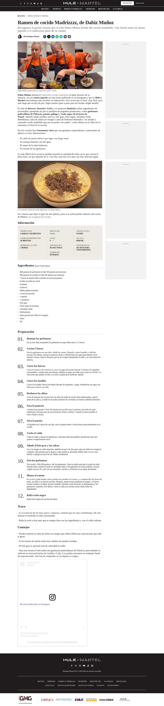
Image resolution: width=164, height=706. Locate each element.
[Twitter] (48, 36)
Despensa (57, 9)
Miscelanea (121, 681)
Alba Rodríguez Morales (31, 36)
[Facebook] (44, 36)
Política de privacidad (66, 685)
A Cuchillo (118, 9)
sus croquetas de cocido (39, 217)
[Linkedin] (53, 36)
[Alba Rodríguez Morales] (20, 37)
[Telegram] (61, 36)
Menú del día (104, 9)
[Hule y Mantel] (124, 699)
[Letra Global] (106, 700)
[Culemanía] (79, 699)
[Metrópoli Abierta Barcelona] (64, 700)
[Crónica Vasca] (91, 699)
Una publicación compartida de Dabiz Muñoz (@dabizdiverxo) (52, 642)
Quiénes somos (113, 685)
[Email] (65, 36)
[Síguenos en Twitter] (27, 3)
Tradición (90, 9)
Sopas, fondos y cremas (38, 16)
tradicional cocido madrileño (54, 95)
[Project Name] (82, 660)
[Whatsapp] (57, 36)
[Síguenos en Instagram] (31, 3)
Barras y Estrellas (73, 9)
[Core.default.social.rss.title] (41, 3)
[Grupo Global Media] (25, 699)
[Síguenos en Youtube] (34, 3)
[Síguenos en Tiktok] (37, 3)
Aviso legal (50, 685)
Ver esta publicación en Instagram (35, 604)
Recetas (45, 9)
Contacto (100, 685)
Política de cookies (86, 685)
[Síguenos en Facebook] (24, 3)
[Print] (69, 36)
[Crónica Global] (47, 699)
